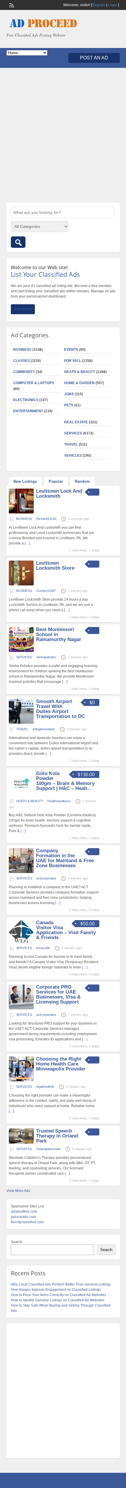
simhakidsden (46, 657)
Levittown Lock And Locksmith (59, 493)
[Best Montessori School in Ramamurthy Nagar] (21, 651)
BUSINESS (22, 350)
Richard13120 (46, 518)
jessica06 (43, 948)
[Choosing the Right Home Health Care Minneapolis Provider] (21, 1080)
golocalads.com (23, 1217)
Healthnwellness (59, 801)
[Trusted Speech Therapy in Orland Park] (21, 1142)
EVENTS (71, 350)
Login (112, 5)
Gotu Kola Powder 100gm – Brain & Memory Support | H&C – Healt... (65, 781)
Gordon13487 (46, 590)
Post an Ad (94, 57)
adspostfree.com (24, 1211)
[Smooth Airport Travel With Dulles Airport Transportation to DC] (21, 723)
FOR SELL (72, 361)
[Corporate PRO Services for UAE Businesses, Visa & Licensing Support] (21, 1008)
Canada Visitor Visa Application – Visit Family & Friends (66, 930)
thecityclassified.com (27, 1222)
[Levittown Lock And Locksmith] (21, 512)
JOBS (69, 394)
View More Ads (18, 1191)
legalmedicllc (45, 1086)
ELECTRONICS (25, 400)
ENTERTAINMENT (28, 411)
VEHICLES (73, 455)
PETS (68, 405)
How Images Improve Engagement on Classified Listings (56, 1290)
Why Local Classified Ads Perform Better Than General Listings (61, 1284)
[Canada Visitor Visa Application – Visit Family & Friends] (21, 941)
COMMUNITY (24, 372)
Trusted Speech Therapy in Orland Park (57, 1136)
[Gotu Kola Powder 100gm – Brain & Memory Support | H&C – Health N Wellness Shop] (21, 795)
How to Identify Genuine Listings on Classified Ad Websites (57, 1300)
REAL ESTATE (76, 422)
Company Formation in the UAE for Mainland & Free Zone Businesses (65, 858)
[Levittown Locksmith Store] (21, 584)
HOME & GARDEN (79, 383)
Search (16, 1242)
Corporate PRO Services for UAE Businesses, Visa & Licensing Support (58, 994)
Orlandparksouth (48, 1149)
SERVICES (73, 433)
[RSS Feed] (11, 4)
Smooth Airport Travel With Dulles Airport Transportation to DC (60, 709)
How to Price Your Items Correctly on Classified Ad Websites (58, 1295)
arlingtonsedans (44, 729)
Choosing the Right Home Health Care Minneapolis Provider (61, 1064)
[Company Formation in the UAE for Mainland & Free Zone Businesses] (21, 872)
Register (98, 5)
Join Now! (23, 309)
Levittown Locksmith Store (55, 565)
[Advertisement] (63, 135)
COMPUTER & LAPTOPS (33, 383)
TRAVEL (71, 444)
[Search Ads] (18, 242)
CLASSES (21, 361)
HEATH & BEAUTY (79, 372)
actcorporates (46, 878)
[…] (27, 543)
